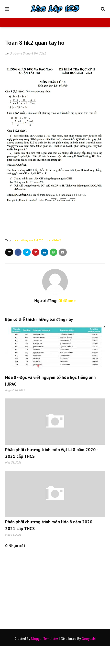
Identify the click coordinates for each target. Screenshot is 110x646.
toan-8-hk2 (53, 240)
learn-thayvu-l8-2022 (29, 240)
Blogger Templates (45, 638)
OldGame (15, 53)
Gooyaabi (89, 638)
